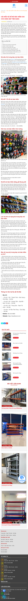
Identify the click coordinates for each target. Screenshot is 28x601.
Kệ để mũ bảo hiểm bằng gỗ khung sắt (10, 49)
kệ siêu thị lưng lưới (16, 62)
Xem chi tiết (15, 337)
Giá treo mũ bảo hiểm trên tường (9, 47)
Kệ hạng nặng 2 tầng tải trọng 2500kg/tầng (12, 408)
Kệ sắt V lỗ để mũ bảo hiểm (8, 46)
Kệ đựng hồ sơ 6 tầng (17, 353)
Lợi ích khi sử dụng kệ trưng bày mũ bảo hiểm (12, 50)
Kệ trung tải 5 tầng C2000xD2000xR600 (17, 363)
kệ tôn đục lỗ (24, 62)
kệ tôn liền (4, 63)
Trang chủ (3, 10)
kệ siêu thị (13, 59)
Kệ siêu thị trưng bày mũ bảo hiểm (9, 44)
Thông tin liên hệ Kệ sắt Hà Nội (9, 53)
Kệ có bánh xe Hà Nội (17, 343)
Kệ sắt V (3, 104)
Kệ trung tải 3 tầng (17, 373)
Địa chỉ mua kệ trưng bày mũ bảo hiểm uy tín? (12, 51)
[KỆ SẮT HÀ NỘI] (14, 6)
